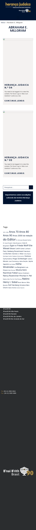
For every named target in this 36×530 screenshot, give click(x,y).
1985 (7, 232)
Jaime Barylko (23, 261)
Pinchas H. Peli (25, 276)
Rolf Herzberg (13, 285)
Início (3, 22)
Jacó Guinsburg (14, 261)
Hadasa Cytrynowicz (18, 256)
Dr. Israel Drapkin (7, 243)
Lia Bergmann (19, 267)
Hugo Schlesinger (20, 259)
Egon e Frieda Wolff (19, 245)
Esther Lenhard (25, 248)
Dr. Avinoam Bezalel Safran (23, 240)
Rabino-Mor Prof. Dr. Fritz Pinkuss (12, 279)
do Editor (9, 239)
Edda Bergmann (17, 243)
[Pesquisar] (31, 187)
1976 (4, 232)
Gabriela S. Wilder (18, 254)
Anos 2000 (17, 235)
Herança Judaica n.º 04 (16, 86)
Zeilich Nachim (20, 288)
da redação (27, 236)
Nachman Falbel (10, 273)
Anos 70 (14, 231)
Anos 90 (7, 235)
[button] (18, 17)
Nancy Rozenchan (11, 276)
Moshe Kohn (21, 270)
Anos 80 (24, 231)
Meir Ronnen (11, 270)
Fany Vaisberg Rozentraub (13, 251)
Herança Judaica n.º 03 (16, 159)
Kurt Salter (12, 264)
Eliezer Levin (15, 248)
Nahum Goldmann (23, 273)
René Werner (22, 282)
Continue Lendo (14, 100)
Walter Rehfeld (12, 288)
